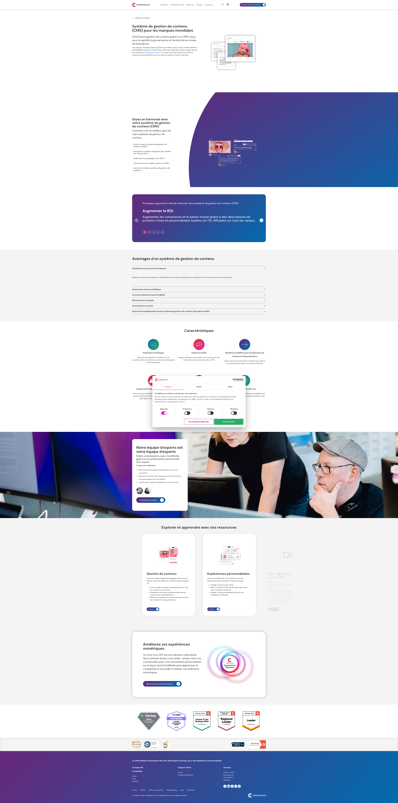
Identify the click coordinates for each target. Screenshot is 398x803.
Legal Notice (173, 402)
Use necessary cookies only (199, 422)
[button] (261, 220)
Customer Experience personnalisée (148, 295)
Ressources (190, 5)
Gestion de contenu (142, 18)
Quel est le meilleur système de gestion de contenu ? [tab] (151, 169)
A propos (199, 5)
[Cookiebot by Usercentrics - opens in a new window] (234, 379)
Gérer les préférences (156, 790)
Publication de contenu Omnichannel (149, 268)
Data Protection (161, 402)
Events (134, 776)
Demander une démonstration (228, 776)
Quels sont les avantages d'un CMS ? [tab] (149, 158)
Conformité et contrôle (142, 306)
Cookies (143, 790)
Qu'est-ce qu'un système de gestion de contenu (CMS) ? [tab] (150, 145)
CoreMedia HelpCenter (185, 775)
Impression (191, 790)
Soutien (180, 772)
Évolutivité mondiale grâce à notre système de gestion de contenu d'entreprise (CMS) (171, 311)
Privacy (134, 790)
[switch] (187, 413)
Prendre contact (228, 772)
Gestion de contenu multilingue (146, 289)
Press (134, 779)
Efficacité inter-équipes (143, 300)
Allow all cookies (229, 422)
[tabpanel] (233, 153)
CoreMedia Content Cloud (155, 52)
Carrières (135, 781)
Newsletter (227, 780)
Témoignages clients (177, 5)
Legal (182, 790)
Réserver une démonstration (250, 5)
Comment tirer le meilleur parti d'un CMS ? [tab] (151, 163)
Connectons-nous (148, 500)
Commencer (209, 5)
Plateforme (164, 5)
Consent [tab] (168, 387)
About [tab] (230, 387)
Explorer (151, 609)
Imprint (182, 402)
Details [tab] (199, 387)
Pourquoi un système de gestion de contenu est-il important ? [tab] (152, 152)
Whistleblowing (172, 790)
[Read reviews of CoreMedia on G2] (257, 744)
